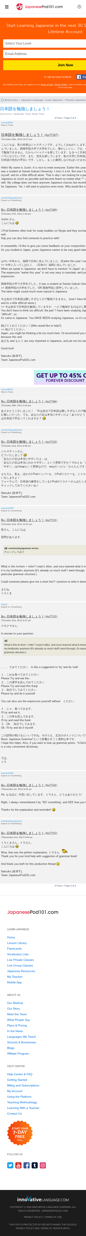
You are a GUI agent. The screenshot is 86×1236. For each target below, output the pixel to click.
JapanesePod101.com (54, 1211)
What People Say (18, 1019)
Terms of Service (51, 1228)
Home (11, 937)
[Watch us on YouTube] (18, 1165)
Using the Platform (19, 1096)
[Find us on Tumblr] (35, 1165)
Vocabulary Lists (18, 954)
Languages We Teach (21, 1036)
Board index (11, 100)
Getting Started (17, 1079)
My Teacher (15, 976)
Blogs (10, 1048)
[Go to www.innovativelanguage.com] (43, 1198)
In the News (15, 1031)
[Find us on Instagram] (43, 1165)
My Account (14, 1091)
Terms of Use (46, 84)
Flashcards (14, 948)
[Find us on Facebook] (26, 1165)
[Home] (39, 10)
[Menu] (6, 6)
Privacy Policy (60, 84)
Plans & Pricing (17, 1025)
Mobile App (14, 982)
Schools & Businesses (21, 1042)
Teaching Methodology (22, 1102)
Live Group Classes (20, 965)
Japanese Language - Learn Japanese (42, 100)
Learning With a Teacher (23, 1108)
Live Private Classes (20, 959)
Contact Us (14, 1113)
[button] (79, 6)
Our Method (15, 1003)
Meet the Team (17, 1014)
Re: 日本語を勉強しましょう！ (22, 209)
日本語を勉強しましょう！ (25, 109)
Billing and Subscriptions (23, 1085)
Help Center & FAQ (19, 1074)
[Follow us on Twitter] (10, 1165)
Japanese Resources (21, 971)
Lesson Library (17, 943)
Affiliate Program (18, 1053)
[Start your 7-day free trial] (20, 1133)
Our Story (13, 1008)
